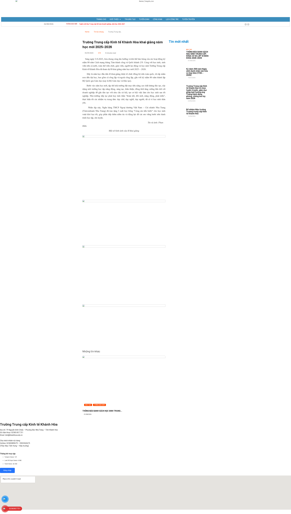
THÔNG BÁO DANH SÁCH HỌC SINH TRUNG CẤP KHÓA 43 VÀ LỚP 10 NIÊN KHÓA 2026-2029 (197, 54)
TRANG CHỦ (101, 19)
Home (87, 32)
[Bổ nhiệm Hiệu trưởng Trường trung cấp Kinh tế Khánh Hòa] (176, 112)
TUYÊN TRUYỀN (188, 19)
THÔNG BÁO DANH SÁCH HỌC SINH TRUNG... (102, 411)
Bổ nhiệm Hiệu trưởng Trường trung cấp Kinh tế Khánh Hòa (196, 111)
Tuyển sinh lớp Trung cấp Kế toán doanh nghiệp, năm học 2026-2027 (102, 24)
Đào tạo (88, 405)
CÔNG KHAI (157, 19)
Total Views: (9, 464)
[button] (246, 24)
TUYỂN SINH (144, 19)
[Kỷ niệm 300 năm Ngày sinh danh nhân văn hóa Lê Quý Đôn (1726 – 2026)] (176, 71)
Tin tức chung (99, 32)
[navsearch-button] (251, 24)
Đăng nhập (7, 470)
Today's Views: (10, 457)
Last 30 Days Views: (11, 460)
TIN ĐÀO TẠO (130, 19)
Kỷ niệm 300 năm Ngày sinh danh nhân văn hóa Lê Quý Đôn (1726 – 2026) (197, 72)
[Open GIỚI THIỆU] (120, 19)
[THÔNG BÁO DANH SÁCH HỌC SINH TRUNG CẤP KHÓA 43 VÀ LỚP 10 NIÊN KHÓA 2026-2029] (176, 54)
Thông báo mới (99, 405)
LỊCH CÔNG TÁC (172, 19)
